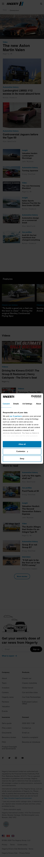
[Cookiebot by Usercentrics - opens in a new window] (31, 396)
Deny (22, 459)
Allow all (22, 444)
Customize (20, 451)
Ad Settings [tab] (27, 404)
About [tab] (38, 404)
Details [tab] (16, 404)
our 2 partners (16, 416)
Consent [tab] (6, 404)
